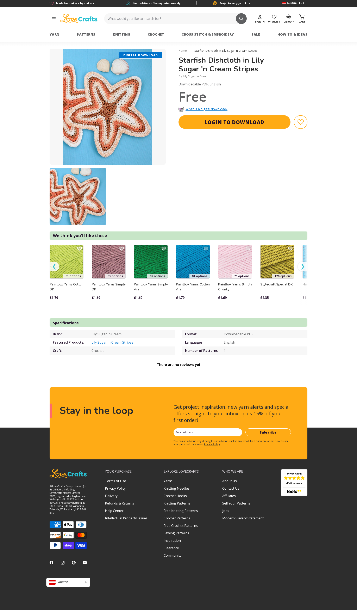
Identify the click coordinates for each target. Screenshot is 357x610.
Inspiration (172, 540)
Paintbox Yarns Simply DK (109, 287)
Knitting (121, 34)
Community (172, 555)
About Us (229, 481)
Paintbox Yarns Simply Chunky (235, 287)
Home (182, 51)
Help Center (114, 510)
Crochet (156, 34)
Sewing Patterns (176, 533)
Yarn (55, 34)
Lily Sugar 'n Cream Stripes (112, 342)
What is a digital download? (206, 109)
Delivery (111, 496)
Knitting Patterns (177, 503)
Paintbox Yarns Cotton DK (66, 287)
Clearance (171, 548)
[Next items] (302, 267)
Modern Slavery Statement (243, 518)
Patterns (86, 34)
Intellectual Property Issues (126, 518)
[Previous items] (54, 267)
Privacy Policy (212, 444)
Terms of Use (115, 481)
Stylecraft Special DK (276, 284)
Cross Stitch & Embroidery (208, 34)
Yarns (168, 481)
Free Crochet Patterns (181, 525)
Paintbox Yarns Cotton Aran (193, 287)
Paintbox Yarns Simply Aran (151, 287)
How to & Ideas (292, 34)
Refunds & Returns (119, 503)
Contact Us (230, 488)
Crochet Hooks (175, 496)
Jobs (225, 510)
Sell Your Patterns (236, 503)
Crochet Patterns (177, 518)
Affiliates (229, 496)
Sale (255, 34)
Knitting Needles (176, 488)
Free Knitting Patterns (181, 510)
